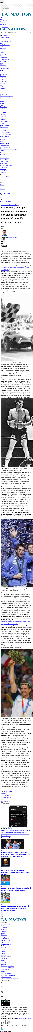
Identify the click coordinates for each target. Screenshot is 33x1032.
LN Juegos (3, 112)
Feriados (2, 120)
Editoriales (3, 92)
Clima (1, 43)
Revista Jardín (4, 167)
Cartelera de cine (5, 132)
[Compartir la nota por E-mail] (6, 246)
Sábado (2, 151)
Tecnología (3, 116)
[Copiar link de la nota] (2, 244)
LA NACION (4, 205)
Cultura (2, 79)
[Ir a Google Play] (5, 1002)
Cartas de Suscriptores (6, 96)
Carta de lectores (5, 147)
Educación (3, 78)
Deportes (11, 205)
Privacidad (28, 1018)
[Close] (2, 912)
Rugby (2, 103)
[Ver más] (2, 799)
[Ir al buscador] (2, 11)
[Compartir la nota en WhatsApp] (4, 241)
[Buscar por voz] (30, 32)
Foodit (4, 22)
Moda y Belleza (4, 125)
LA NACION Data (5, 45)
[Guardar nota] (2, 239)
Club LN (4, 24)
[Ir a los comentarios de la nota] (4, 239)
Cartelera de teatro (5, 134)
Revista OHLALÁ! (4, 158)
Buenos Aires (4, 74)
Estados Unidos (4, 68)
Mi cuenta (5, 27)
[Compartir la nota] (2, 241)
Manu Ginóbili (7, 797)
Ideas (1, 152)
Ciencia (2, 85)
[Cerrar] (26, 29)
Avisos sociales (4, 145)
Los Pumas (6, 795)
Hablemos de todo (5, 87)
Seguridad (3, 76)
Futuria (2, 52)
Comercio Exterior (5, 59)
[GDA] (5, 1024)
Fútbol (2, 101)
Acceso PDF (3, 140)
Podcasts (2, 123)
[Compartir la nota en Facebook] (2, 246)
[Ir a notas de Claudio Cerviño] (16, 233)
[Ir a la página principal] (16, 15)
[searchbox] (16, 33)
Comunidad (3, 81)
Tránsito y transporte (6, 41)
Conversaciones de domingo (8, 149)
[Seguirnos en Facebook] (2, 983)
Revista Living (4, 163)
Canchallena (3, 107)
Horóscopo (3, 118)
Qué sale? (3, 130)
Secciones (5, 20)
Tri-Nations (4, 793)
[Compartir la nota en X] (4, 246)
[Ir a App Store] (5, 1006)
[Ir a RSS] (2, 997)
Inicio (3, 18)
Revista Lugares (4, 161)
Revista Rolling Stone (6, 165)
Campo (2, 56)
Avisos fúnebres (4, 143)
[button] (16, 115)
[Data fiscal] (2, 1029)
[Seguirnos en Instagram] (2, 992)
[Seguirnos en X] (2, 987)
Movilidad (3, 61)
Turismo (2, 114)
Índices (2, 63)
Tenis (1, 105)
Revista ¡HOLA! (4, 160)
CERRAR (2, 1)
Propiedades (3, 58)
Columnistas (3, 94)
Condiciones (21, 1018)
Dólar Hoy (3, 54)
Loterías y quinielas (5, 121)
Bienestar (3, 83)
